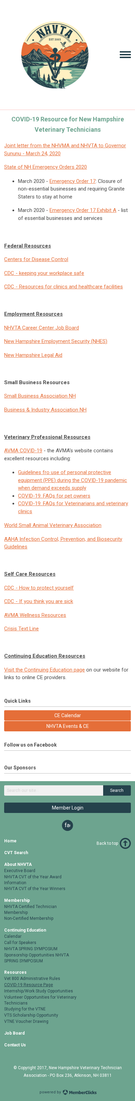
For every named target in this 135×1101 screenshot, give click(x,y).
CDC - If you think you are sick (38, 601)
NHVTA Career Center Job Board (41, 328)
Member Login (67, 808)
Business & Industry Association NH (45, 410)
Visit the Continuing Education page (44, 670)
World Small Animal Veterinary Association (52, 525)
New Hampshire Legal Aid (33, 355)
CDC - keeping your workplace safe (44, 273)
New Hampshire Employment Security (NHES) (55, 341)
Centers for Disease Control (36, 259)
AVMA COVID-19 (23, 450)
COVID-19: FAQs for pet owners (54, 496)
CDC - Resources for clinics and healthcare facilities (63, 287)
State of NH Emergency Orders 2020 (45, 167)
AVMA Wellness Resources (35, 615)
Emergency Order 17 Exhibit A (83, 210)
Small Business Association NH (40, 396)
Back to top (107, 843)
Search (117, 790)
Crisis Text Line (21, 629)
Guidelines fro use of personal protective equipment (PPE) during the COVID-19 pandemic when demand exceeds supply (72, 480)
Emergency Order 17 (73, 181)
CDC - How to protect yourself (39, 588)
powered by (50, 1092)
